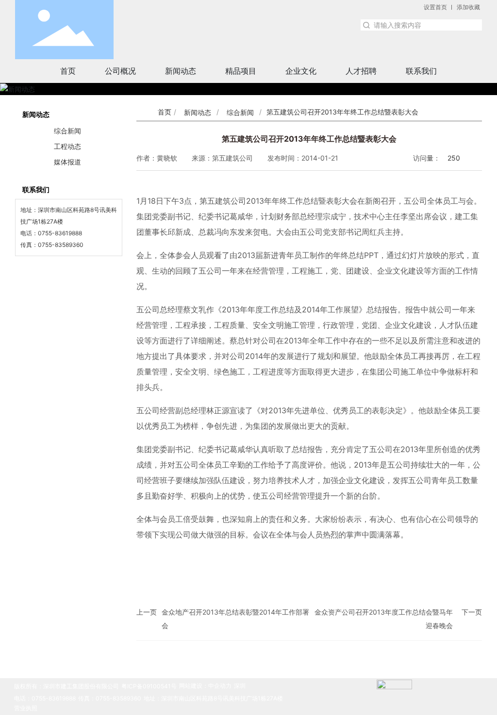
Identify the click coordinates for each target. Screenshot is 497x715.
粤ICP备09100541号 (149, 686)
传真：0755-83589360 (109, 698)
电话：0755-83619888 (45, 698)
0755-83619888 (60, 233)
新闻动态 (197, 112)
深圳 (240, 685)
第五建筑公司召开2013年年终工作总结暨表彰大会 (309, 139)
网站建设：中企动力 (205, 685)
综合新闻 (240, 112)
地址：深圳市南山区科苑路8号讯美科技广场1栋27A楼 (213, 698)
